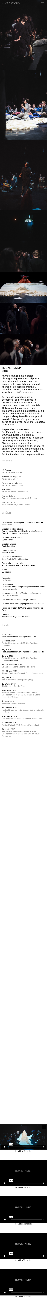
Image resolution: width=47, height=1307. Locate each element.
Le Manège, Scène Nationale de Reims (18, 667)
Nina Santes (7, 525)
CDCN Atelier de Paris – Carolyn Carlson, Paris (22, 719)
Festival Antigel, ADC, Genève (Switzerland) (20, 725)
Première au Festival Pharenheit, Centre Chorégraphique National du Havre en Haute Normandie (21, 733)
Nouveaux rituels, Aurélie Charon (16, 505)
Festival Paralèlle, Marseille (13, 703)
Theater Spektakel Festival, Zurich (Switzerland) (22, 673)
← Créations (11, 3)
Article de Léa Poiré (10, 479)
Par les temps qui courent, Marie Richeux (19, 498)
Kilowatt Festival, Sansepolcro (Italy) (17, 680)
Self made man (24, 392)
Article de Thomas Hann (12, 485)
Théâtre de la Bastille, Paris (13, 686)
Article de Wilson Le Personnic (15, 492)
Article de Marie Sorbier (12, 472)
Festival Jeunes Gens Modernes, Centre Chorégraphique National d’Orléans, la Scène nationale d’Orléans (21, 695)
